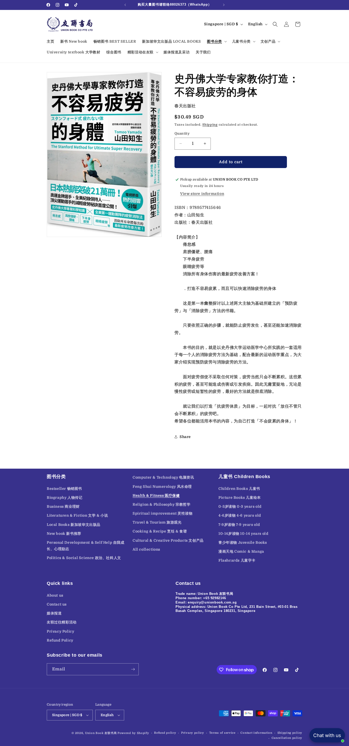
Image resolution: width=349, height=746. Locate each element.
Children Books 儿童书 (239, 489)
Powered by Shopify (133, 733)
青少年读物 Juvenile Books (242, 542)
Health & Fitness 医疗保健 (156, 495)
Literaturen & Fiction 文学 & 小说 (77, 515)
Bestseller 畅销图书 (64, 489)
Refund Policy (60, 640)
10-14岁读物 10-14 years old (243, 533)
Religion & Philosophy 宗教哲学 (162, 504)
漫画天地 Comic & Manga (241, 551)
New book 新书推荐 (64, 533)
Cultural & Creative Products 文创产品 (168, 540)
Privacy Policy (60, 631)
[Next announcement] (223, 5)
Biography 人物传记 (64, 497)
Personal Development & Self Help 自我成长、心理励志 (85, 545)
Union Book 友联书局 (101, 733)
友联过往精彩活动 (62, 622)
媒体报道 (54, 613)
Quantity (182, 133)
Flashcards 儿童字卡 (236, 560)
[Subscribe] (132, 669)
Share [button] (185, 437)
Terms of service (222, 733)
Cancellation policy (287, 738)
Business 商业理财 (63, 506)
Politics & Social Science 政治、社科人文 (84, 558)
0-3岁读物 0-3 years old (240, 506)
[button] (216, 41)
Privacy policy (192, 733)
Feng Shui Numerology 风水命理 (162, 486)
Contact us (57, 604)
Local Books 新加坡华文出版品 (73, 525)
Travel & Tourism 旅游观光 (157, 522)
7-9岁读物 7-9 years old (239, 525)
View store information (202, 194)
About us (55, 595)
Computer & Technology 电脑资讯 (163, 477)
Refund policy (165, 733)
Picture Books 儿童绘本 (239, 497)
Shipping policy (290, 733)
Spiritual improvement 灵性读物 (163, 513)
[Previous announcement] (125, 5)
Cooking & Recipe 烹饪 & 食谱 (160, 531)
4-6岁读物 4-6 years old (239, 515)
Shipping (210, 124)
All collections (146, 549)
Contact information (256, 733)
